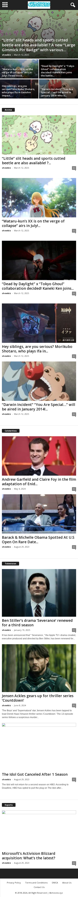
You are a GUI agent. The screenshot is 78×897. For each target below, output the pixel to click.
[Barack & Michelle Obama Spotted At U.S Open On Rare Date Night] (39, 514)
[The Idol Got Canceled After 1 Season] (39, 747)
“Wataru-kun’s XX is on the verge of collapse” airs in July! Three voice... (17, 72)
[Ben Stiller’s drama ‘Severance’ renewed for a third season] (39, 593)
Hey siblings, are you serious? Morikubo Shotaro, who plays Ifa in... (37, 349)
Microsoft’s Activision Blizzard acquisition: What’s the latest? (28, 855)
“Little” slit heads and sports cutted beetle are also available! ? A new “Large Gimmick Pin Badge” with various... (38, 44)
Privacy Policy (14, 882)
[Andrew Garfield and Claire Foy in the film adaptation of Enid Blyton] (39, 456)
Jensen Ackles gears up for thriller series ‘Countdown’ (37, 698)
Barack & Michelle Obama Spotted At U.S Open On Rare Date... (38, 539)
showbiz (6, 54)
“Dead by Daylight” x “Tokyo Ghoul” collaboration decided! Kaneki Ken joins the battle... (57, 70)
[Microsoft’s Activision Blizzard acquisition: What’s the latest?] (39, 830)
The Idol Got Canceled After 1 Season (35, 774)
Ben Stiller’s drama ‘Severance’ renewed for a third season (37, 622)
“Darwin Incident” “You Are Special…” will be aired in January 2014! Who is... (57, 92)
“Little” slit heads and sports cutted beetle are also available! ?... (33, 160)
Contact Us (39, 887)
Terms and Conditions (36, 882)
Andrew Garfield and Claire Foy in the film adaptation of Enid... (39, 481)
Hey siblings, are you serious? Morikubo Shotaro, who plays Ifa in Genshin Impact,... (18, 90)
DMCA (55, 882)
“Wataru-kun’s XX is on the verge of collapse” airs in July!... (33, 223)
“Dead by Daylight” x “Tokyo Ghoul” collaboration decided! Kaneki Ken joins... (38, 286)
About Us (66, 882)
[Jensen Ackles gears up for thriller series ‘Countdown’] (39, 668)
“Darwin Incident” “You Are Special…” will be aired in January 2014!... (38, 407)
